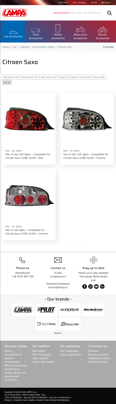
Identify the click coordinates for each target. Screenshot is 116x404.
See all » (58, 333)
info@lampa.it (58, 276)
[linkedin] (102, 287)
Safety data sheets (43, 361)
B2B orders (63, 2)
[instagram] (90, 287)
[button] (13, 32)
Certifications (12, 369)
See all (7, 82)
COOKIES (18, 400)
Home (5, 46)
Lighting (24, 46)
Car (15, 46)
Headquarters (12, 361)
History (9, 350)
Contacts (93, 350)
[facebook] (84, 287)
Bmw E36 (87, 77)
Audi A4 (75, 77)
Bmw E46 (99, 77)
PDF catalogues (79, 2)
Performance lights (43, 46)
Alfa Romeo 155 (49, 77)
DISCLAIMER (29, 400)
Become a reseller (98, 354)
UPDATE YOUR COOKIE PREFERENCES (52, 400)
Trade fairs (11, 379)
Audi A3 (64, 77)
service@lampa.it (58, 287)
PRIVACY (8, 400)
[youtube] (96, 287)
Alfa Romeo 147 (30, 77)
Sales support (40, 358)
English (107, 2)
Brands (94, 2)
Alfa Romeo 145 (11, 77)
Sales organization (70, 354)
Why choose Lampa (16, 365)
